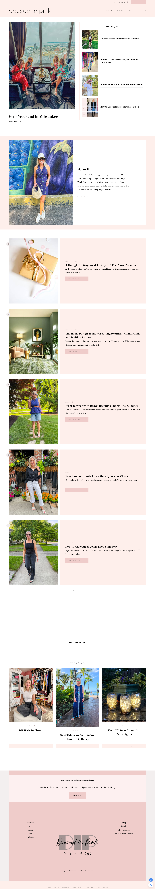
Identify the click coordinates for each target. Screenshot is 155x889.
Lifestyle (140, 10)
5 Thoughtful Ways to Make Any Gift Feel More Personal (101, 265)
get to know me (83, 196)
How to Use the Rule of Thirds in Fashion (119, 106)
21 (129, 725)
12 (74, 543)
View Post (13, 121)
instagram (64, 870)
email (93, 870)
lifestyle (31, 837)
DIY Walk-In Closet (31, 730)
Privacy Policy (77, 887)
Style (108, 10)
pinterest (82, 870)
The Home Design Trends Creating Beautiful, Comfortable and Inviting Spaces (102, 335)
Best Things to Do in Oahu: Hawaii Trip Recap (77, 737)
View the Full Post (75, 279)
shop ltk (124, 826)
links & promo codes (124, 833)
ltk (88, 870)
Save (9, 252)
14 (74, 402)
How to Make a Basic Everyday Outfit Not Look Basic (119, 61)
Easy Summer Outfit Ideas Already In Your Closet (96, 476)
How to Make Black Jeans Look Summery (91, 546)
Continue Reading (29, 746)
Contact (57, 887)
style (31, 826)
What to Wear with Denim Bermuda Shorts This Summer (101, 406)
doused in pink (30, 10)
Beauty (120, 10)
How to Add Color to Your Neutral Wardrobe (121, 84)
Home (130, 10)
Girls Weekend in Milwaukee (33, 116)
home (31, 833)
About (49, 887)
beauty (31, 829)
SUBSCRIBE (77, 795)
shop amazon (124, 829)
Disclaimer (66, 887)
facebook (73, 870)
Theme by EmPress (102, 887)
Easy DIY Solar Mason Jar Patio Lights (124, 732)
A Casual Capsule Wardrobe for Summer (119, 38)
